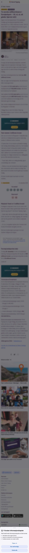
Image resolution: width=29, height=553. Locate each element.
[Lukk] (14, 528)
